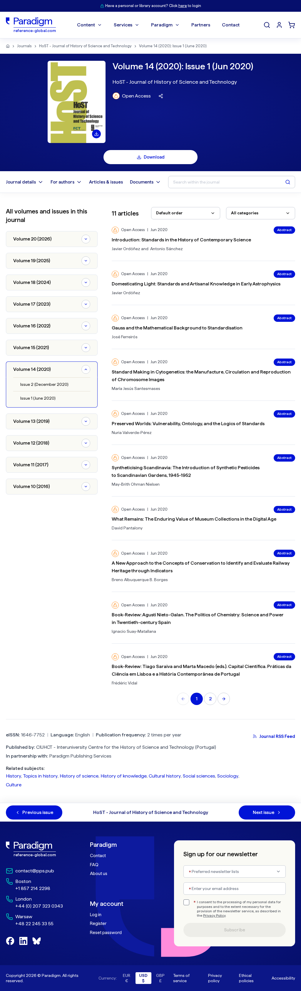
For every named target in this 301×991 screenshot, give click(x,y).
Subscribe (234, 930)
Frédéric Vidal (124, 683)
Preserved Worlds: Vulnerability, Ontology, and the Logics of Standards (188, 423)
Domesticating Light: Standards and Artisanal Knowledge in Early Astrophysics (196, 284)
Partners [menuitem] (200, 25)
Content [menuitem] (86, 25)
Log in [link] (95, 914)
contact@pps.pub (34, 871)
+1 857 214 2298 (32, 888)
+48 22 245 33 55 (34, 923)
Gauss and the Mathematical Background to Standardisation (177, 328)
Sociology (227, 776)
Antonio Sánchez (166, 248)
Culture (13, 785)
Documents (141, 182)
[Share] (161, 96)
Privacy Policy (214, 915)
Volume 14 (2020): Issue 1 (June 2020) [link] (173, 46)
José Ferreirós (125, 336)
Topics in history (40, 776)
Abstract (284, 230)
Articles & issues (106, 182)
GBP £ (160, 978)
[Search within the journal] (287, 182)
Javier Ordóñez (126, 248)
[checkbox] (186, 902)
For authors (62, 182)
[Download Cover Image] (96, 133)
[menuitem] (279, 24)
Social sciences (199, 776)
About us (98, 873)
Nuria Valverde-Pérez (132, 432)
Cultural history (165, 776)
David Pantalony (127, 528)
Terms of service (181, 978)
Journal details (21, 182)
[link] (36, 849)
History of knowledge (124, 776)
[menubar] (158, 24)
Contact (98, 855)
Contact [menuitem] (231, 25)
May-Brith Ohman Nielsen (136, 484)
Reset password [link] (106, 932)
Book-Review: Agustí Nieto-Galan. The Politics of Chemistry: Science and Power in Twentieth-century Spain (198, 618)
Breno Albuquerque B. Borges (140, 579)
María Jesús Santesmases (136, 388)
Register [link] (98, 923)
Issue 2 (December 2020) (44, 384)
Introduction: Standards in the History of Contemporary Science (181, 240)
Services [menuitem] (123, 25)
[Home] (8, 46)
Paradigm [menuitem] (162, 25)
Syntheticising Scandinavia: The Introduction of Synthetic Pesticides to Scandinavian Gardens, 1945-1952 (186, 471)
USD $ (143, 978)
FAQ (94, 864)
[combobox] (185, 213)
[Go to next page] (224, 699)
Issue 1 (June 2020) (38, 398)
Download (154, 157)
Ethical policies (246, 978)
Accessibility (283, 978)
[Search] (266, 24)
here (182, 6)
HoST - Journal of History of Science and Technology (85, 46)
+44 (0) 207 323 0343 (39, 906)
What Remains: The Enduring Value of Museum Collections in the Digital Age (194, 519)
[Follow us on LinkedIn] (23, 941)
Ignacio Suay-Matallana (134, 631)
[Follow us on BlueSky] (36, 941)
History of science (79, 776)
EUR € (126, 978)
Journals (24, 46)
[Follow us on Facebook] (10, 941)
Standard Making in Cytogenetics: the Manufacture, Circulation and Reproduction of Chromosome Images (201, 375)
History (13, 776)
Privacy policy (215, 978)
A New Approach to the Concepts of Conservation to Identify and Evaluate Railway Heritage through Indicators (201, 566)
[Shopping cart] (291, 24)
